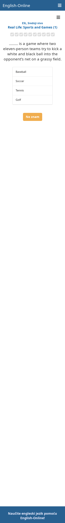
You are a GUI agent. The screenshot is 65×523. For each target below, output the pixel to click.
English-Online (16, 5)
